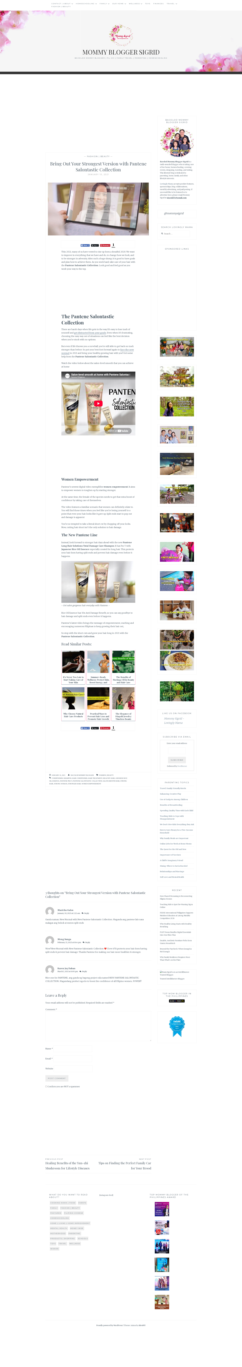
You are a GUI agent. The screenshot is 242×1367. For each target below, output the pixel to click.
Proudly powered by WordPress (109, 1325)
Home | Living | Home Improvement (70, 1223)
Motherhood (58, 1233)
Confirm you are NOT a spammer (63, 1086)
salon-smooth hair (111, 781)
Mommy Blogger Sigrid (121, 52)
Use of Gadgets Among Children (174, 799)
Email (49, 1058)
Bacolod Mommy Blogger (82, 775)
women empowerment (91, 784)
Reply (86, 913)
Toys (147, 4)
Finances (158, 4)
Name (49, 1048)
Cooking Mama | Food (63, 1203)
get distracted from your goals (90, 332)
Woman (54, 1249)
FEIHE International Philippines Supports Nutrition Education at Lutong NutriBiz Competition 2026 (176, 915)
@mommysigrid (174, 213)
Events (82, 1203)
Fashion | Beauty (61, 6)
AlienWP (142, 1325)
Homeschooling (85, 4)
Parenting (75, 1233)
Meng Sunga (64, 939)
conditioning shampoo (61, 778)
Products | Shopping (62, 1238)
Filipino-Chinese (73, 1213)
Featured (55, 1213)
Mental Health (58, 1228)
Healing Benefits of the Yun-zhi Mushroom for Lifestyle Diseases (67, 1164)
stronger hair (74, 784)
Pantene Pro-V (66, 781)
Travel (171, 4)
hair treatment (95, 778)
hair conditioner (79, 778)
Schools (83, 1238)
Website (49, 1068)
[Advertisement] (121, 95)
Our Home (118, 4)
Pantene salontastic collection (87, 781)
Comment (51, 1009)
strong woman (60, 784)
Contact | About (61, 4)
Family (103, 4)
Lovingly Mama (166, 184)
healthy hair (109, 778)
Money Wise (77, 1228)
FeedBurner (182, 766)
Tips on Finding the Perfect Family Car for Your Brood (124, 1164)
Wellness (134, 4)
